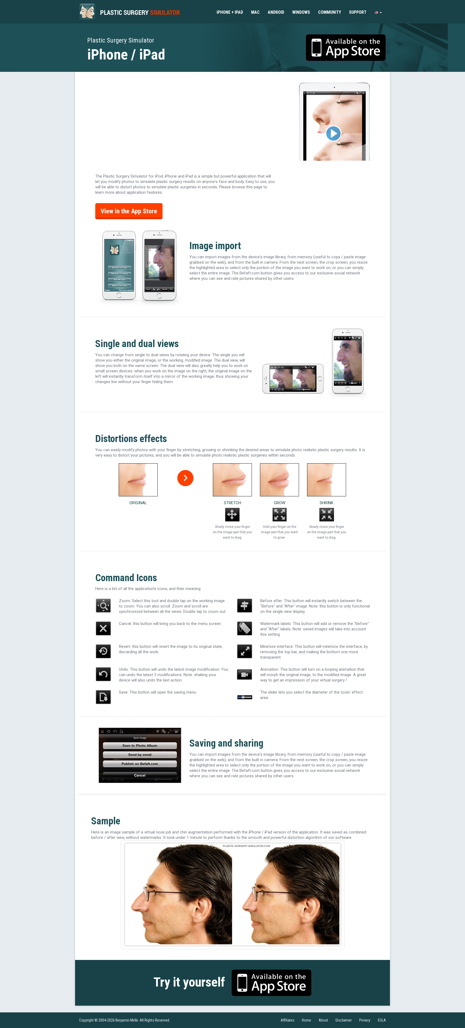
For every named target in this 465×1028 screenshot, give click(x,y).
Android (276, 12)
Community (329, 12)
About (323, 1020)
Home (306, 1020)
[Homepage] (129, 11)
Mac (255, 12)
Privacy (364, 1020)
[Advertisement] (185, 120)
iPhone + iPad (230, 12)
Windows (301, 12)
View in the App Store (129, 211)
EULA (382, 1020)
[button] (378, 12)
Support (358, 12)
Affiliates (287, 1020)
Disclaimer (344, 1020)
